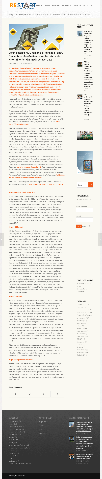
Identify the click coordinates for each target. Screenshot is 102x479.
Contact (41, 426)
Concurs (80, 344)
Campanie (80, 342)
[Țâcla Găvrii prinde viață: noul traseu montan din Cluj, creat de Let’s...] (2, 239)
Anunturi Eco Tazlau (84, 315)
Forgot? (85, 226)
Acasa (29, 14)
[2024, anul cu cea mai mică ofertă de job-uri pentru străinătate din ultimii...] (100, 239)
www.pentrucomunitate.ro (38, 184)
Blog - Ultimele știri (17, 14)
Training (80, 347)
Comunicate (81, 304)
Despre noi (42, 422)
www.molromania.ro (56, 184)
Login (40, 429)
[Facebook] (88, 5)
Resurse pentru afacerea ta (18, 445)
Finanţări (35, 14)
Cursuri (79, 307)
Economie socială (83, 310)
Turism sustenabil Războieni (18, 464)
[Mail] (91, 5)
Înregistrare (42, 433)
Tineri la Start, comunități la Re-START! (83, 336)
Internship (80, 323)
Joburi (79, 326)
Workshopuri (81, 350)
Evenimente (81, 318)
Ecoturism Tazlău (83, 313)
